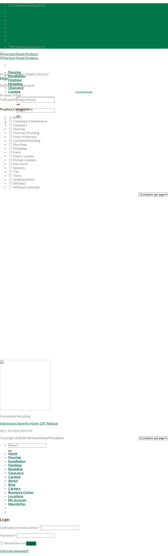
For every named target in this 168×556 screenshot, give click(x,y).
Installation (16, 461)
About (13, 16)
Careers (14, 24)
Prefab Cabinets (24, 160)
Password (8, 535)
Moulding (20, 148)
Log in (31, 543)
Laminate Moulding (26, 140)
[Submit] (18, 104)
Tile (16, 171)
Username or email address (20, 527)
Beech (17, 117)
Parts (17, 152)
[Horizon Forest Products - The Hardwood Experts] (19, 56)
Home (12, 12)
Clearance (16, 87)
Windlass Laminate (26, 187)
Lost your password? (14, 551)
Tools (17, 175)
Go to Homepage (84, 92)
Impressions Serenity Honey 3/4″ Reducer (29, 423)
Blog (11, 20)
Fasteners (20, 125)
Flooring (14, 72)
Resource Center (21, 28)
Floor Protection (24, 137)
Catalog (14, 477)
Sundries (19, 168)
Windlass (19, 183)
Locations (15, 32)
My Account (17, 36)
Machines (20, 144)
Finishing (15, 80)
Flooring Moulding (26, 133)
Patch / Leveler (23, 156)
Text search (8, 99)
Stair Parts (20, 164)
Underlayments (24, 179)
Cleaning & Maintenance (30, 121)
